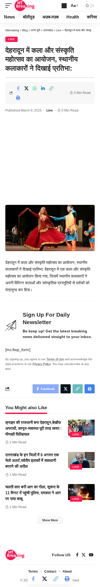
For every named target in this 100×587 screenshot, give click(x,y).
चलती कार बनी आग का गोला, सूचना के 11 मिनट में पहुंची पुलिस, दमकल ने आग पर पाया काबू (33, 493)
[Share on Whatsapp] (34, 88)
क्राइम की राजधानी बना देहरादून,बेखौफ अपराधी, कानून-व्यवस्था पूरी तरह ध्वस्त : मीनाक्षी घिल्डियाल (33, 428)
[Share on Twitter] (26, 88)
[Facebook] (77, 554)
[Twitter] (83, 554)
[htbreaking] (24, 5)
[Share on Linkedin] (43, 88)
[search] (64, 5)
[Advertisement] (50, 159)
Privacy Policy (42, 364)
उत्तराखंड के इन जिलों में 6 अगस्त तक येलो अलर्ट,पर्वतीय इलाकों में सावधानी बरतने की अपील (32, 460)
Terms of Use (55, 359)
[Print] (18, 97)
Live (11, 39)
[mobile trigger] (9, 5)
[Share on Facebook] (18, 88)
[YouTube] (91, 554)
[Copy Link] (51, 88)
